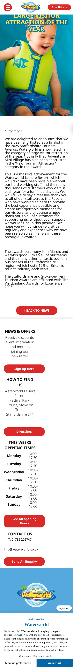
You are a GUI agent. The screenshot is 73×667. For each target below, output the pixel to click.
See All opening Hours (24, 521)
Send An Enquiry (24, 561)
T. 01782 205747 (20, 539)
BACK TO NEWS (37, 310)
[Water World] (32, 7)
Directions (24, 432)
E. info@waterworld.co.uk (21, 547)
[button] (59, 7)
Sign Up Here (24, 369)
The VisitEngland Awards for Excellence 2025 (36, 283)
